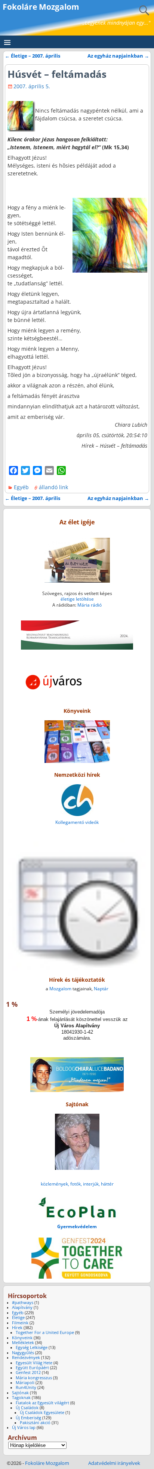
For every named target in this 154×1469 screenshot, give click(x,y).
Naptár (101, 988)
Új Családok (27, 1407)
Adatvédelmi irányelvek (114, 1463)
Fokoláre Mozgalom (41, 6)
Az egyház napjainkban (118, 56)
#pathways (22, 1302)
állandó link (53, 487)
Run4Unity (26, 1387)
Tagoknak (21, 1397)
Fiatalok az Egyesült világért (42, 1402)
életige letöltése (77, 599)
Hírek (17, 1327)
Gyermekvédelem (77, 1226)
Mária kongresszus (34, 1377)
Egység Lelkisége (31, 1347)
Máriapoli (25, 1382)
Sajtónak (20, 1392)
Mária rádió (89, 605)
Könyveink (22, 1337)
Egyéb (21, 487)
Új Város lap (24, 1427)
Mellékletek (23, 1342)
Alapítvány (22, 1307)
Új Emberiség (28, 1417)
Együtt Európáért (32, 1367)
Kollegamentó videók (77, 822)
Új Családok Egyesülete (42, 1412)
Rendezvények (26, 1357)
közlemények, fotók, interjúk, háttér (77, 1184)
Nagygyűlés (23, 1352)
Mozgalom (60, 988)
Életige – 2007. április (32, 56)
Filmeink (20, 1322)
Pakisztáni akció (35, 1422)
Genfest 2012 (28, 1372)
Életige (18, 1317)
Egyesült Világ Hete (34, 1362)
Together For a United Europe (45, 1332)
